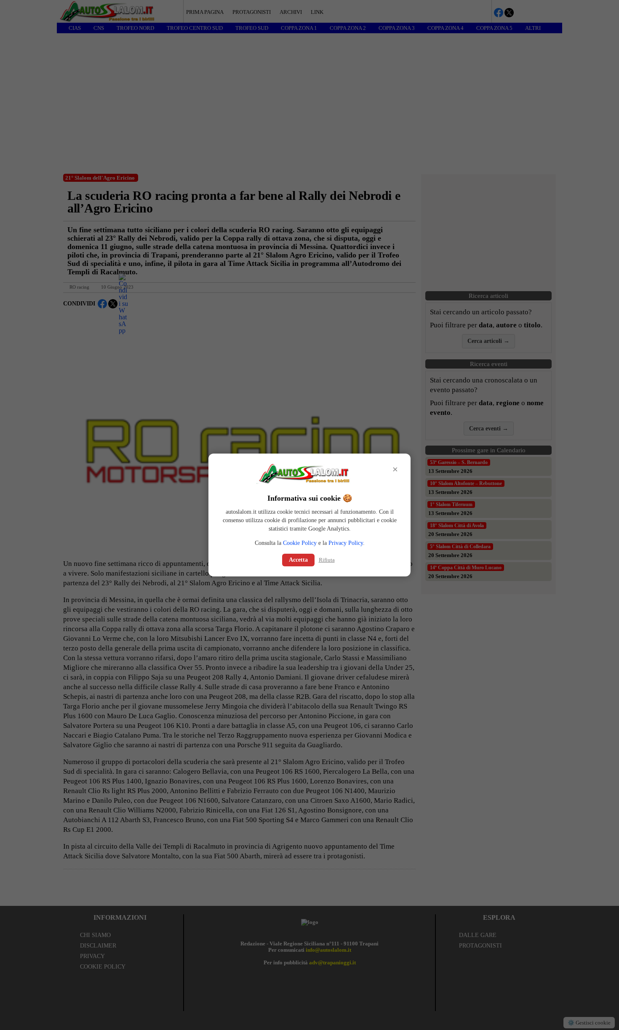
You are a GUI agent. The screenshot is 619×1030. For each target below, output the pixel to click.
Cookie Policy (300, 543)
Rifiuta (327, 560)
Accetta (298, 560)
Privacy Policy (345, 543)
